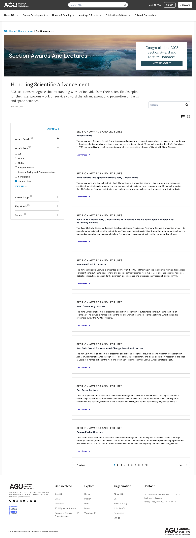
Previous (81, 465)
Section (20, 215)
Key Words (22, 206)
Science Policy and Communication (36, 172)
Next (181, 465)
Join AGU (185, 4)
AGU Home (9, 31)
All (19, 153)
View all (20, 186)
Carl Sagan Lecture (87, 390)
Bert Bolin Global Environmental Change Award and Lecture (109, 348)
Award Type (23, 148)
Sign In (169, 4)
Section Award (25, 181)
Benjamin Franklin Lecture (91, 264)
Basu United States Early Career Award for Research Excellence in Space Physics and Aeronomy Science (124, 221)
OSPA (21, 163)
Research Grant (26, 167)
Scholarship (24, 176)
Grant (21, 158)
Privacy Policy (54, 531)
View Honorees (162, 63)
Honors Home (25, 31)
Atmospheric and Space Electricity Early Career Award (107, 177)
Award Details (24, 139)
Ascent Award (84, 135)
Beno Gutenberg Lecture (90, 306)
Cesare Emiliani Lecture (89, 432)
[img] (125, 5)
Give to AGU (155, 4)
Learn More (81, 155)
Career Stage (23, 197)
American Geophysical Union (24, 531)
